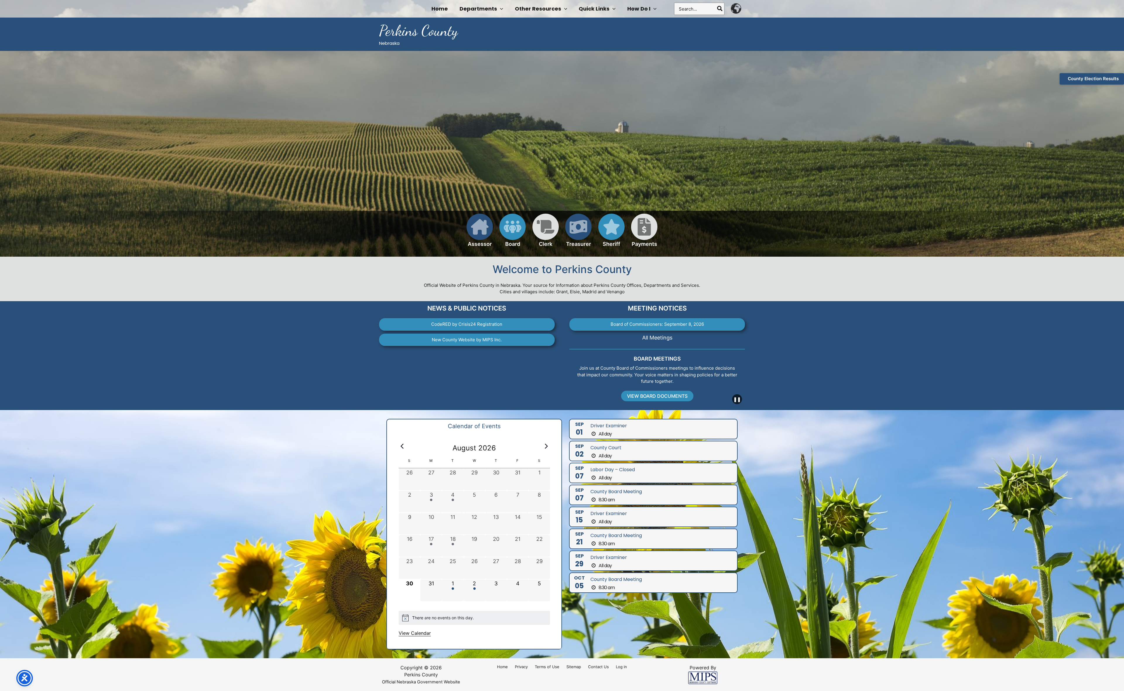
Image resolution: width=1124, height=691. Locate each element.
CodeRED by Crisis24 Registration (466, 324)
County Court (605, 447)
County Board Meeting (616, 491)
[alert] (474, 618)
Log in (621, 666)
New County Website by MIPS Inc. (467, 339)
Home (502, 666)
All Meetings (657, 338)
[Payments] (644, 234)
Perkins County (418, 31)
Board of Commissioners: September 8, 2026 (657, 324)
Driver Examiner (608, 425)
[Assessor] (480, 234)
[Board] (512, 234)
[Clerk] (545, 234)
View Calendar (415, 633)
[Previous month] (402, 446)
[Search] (720, 9)
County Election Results (1093, 78)
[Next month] (546, 446)
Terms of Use (547, 666)
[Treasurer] (578, 234)
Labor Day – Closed (612, 469)
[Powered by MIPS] (702, 677)
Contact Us (598, 666)
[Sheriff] (611, 234)
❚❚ (737, 399)
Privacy (521, 666)
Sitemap (573, 666)
